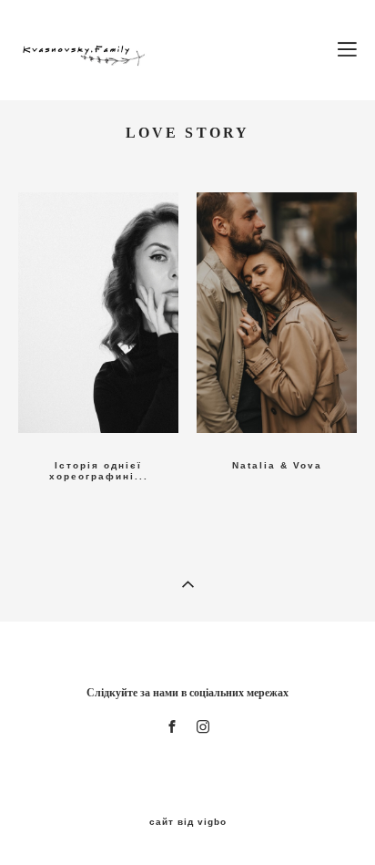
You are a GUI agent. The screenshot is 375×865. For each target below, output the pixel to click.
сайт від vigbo (188, 822)
